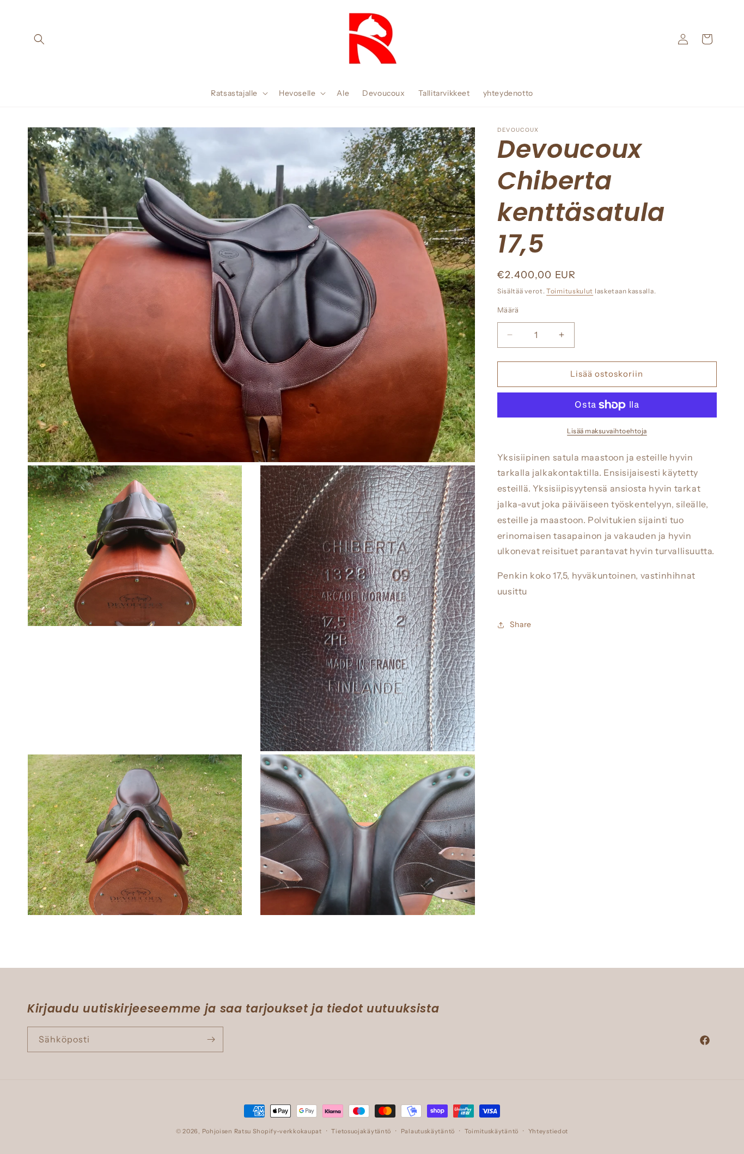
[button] (39, 39)
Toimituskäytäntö (492, 1131)
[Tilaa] (211, 1039)
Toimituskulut (569, 291)
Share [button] (521, 624)
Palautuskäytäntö (428, 1131)
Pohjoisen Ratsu (227, 1131)
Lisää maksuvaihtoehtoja (607, 431)
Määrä (508, 309)
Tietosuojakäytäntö (361, 1131)
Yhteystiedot (548, 1131)
